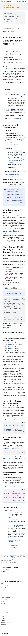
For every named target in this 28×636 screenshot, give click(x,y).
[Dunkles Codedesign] (22, 298)
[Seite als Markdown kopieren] (13, 44)
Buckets (8, 385)
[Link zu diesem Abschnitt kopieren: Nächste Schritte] (20, 507)
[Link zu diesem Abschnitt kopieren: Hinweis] (11, 89)
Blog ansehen (4, 583)
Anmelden (24, 1)
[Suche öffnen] (17, 1)
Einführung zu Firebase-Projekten (10, 458)
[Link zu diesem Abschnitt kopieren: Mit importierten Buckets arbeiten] (10, 439)
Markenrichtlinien (4, 605)
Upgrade (8, 295)
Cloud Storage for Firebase (11, 7)
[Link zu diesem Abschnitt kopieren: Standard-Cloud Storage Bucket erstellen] (12, 130)
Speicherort (16, 147)
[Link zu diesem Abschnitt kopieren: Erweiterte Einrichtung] (4, 335)
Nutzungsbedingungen (6, 629)
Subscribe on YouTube (5, 589)
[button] (6, 287)
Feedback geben (8, 34)
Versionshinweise (4, 603)
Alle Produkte (4, 624)
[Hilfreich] (11, 31)
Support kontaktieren (5, 597)
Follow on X (3, 587)
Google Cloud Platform (5, 622)
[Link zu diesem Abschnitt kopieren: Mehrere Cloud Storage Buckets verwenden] (19, 403)
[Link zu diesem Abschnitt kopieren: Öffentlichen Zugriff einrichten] (13, 212)
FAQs (2, 608)
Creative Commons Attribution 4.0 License (13, 555)
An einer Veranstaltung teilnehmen (8, 592)
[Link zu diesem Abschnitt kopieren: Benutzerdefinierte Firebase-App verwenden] (16, 475)
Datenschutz (14, 629)
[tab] (6, 287)
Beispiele (3, 573)
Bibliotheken (3, 575)
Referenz (10, 327)
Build (18, 28)
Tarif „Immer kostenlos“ (13, 154)
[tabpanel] (14, 306)
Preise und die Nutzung (16, 160)
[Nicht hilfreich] (13, 31)
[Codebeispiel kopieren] (24, 298)
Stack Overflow (4, 599)
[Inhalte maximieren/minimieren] (12, 48)
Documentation (6, 5)
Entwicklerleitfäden (5, 569)
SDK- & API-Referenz (5, 571)
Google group (4, 601)
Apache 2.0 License (15, 556)
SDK (7, 448)
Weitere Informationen (11, 291)
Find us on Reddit (4, 585)
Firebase (4, 27)
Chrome (2, 618)
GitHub (2, 578)
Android (2, 616)
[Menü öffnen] (2, 1)
